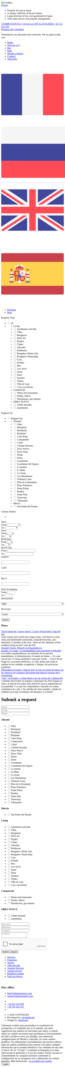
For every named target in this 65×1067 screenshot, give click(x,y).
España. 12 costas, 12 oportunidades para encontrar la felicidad (31, 650)
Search (5, 620)
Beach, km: (6, 547)
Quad (19, 371)
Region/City (7, 413)
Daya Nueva (23, 448)
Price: (4, 522)
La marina (22, 467)
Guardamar (22, 461)
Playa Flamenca (24, 485)
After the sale (13, 965)
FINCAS (21, 338)
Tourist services (14, 971)
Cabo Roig (22, 436)
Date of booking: (9, 589)
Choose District (8, 511)
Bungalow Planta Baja (27, 356)
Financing (12, 960)
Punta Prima (23, 488)
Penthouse (22, 350)
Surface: (5, 556)
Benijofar (21, 433)
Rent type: (6, 609)
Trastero (21, 378)
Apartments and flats (26, 329)
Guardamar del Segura (28, 464)
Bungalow (22, 335)
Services (11, 957)
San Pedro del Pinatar (27, 506)
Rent (9, 50)
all (12, 323)
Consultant (18, 29)
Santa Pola (22, 494)
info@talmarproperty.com (19, 993)
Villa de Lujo (23, 384)
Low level (22, 368)
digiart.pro (23, 1020)
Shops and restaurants (27, 393)
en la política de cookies (40, 1061)
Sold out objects (15, 976)
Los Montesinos (24, 476)
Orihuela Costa (24, 479)
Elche (20, 458)
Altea (19, 424)
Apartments (22, 407)
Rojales (20, 491)
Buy (9, 48)
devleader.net (28, 1017)
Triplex (20, 381)
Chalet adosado (24, 404)
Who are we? (13, 45)
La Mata (21, 470)
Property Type (8, 317)
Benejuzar (22, 427)
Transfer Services (15, 968)
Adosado (21, 347)
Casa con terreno (25, 387)
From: (4, 524)
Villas (19, 332)
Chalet (20, 344)
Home (10, 42)
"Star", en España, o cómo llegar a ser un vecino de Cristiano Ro (32, 678)
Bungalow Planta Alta (27, 353)
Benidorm (22, 430)
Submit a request (15, 53)
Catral (20, 442)
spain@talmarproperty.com (20, 996)
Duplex (20, 341)
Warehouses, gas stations (29, 399)
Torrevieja (12, 59)
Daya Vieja (22, 451)
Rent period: (7, 598)
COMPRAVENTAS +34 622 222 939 (19, 24)
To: (2, 527)
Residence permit (15, 973)
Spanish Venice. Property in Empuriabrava (21, 648)
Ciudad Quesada (25, 445)
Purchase (11, 309)
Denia (20, 455)
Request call (7, 29)
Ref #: (4, 578)
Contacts (11, 56)
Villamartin (22, 500)
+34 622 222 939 (15, 1004)
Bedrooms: (6, 539)
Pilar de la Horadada (27, 482)
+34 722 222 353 (15, 1006)
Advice (10, 962)
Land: (4, 567)
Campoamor (23, 439)
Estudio (20, 362)
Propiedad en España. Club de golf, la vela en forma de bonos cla (32, 670)
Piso (19, 365)
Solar (19, 375)
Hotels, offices (24, 396)
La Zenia (21, 473)
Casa (19, 359)
